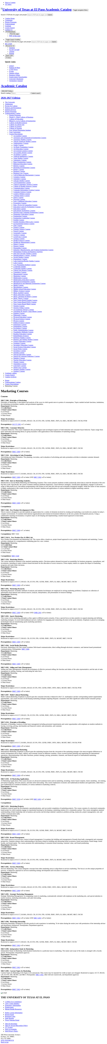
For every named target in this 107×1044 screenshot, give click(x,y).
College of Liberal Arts (16, 125)
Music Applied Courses (21, 293)
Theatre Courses (18, 362)
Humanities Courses (20, 248)
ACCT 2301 (17, 424)
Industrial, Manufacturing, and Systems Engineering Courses (33, 250)
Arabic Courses (18, 145)
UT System (9, 1027)
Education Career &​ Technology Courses (27, 207)
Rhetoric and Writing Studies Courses (25, 339)
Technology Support (16, 81)
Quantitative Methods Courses (23, 332)
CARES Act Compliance (13, 1002)
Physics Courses (18, 321)
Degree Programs (11, 22)
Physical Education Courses (22, 317)
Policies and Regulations (13, 108)
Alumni (11, 51)
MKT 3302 (37, 477)
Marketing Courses (19, 276)
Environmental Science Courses (23, 224)
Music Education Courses (21, 295)
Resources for (10, 46)
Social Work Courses (20, 349)
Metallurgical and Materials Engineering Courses (29, 283)
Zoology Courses (19, 371)
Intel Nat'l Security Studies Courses (25, 253)
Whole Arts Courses (20, 367)
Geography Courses (20, 233)
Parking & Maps (14, 68)
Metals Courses (18, 285)
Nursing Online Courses (21, 308)
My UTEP (8, 44)
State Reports (9, 1018)
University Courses (19, 366)
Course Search (10, 28)
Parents (11, 53)
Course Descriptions (16, 134)
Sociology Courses (19, 351)
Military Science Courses (21, 291)
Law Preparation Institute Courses (24, 265)
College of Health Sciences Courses (25, 186)
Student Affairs (14, 73)
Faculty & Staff (14, 50)
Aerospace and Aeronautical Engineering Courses (29, 138)
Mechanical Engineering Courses (24, 281)
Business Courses (19, 171)
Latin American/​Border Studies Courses (26, 261)
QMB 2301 (37, 613)
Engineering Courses (20, 216)
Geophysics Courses (20, 237)
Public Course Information (13, 1013)
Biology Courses (18, 166)
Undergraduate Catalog (12, 113)
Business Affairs (14, 75)
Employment (9, 1007)
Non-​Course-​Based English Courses (25, 300)
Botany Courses (18, 169)
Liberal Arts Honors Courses (22, 270)
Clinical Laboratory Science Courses (25, 184)
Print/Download (10, 31)
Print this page (14, 34)
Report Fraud (9, 1014)
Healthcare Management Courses (24, 242)
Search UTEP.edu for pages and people (14, 15)
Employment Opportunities (18, 77)
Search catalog (5, 93)
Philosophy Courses (20, 315)
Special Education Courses (22, 354)
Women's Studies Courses (21, 369)
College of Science (15, 126)
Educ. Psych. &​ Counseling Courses (25, 205)
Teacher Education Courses (22, 360)
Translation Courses (19, 364)
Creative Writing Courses (21, 194)
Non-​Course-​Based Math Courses (24, 304)
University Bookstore (16, 79)
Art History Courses (20, 154)
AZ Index (8, 4)
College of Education (16, 119)
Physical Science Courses (21, 319)
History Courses (18, 244)
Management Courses (20, 274)
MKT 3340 (15, 556)
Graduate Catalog (11, 373)
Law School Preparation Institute (20, 130)
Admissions (9, 104)
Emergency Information (13, 1005)
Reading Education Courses (22, 334)
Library (11, 66)
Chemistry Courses (19, 179)
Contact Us (8, 30)
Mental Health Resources (13, 1009)
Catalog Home (10, 18)
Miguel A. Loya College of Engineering (22, 121)
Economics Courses (19, 203)
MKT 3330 (16, 799)
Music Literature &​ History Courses (25, 296)
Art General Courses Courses (23, 151)
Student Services (10, 110)
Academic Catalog (58, 9)
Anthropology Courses (20, 143)
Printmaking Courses (20, 326)
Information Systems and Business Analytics (28, 252)
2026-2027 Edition (10, 97)
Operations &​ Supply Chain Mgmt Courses (27, 311)
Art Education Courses (20, 149)
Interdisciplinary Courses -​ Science (24, 255)
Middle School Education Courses (24, 289)
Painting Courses (19, 313)
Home (7, 380)
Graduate (8, 26)
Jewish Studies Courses (21, 257)
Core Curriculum (14, 132)
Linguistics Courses (19, 272)
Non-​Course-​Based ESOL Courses (24, 302)
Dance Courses (18, 197)
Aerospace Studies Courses (22, 139)
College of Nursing (15, 128)
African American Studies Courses (24, 141)
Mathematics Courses (20, 278)
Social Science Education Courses (24, 347)
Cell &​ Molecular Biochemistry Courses (26, 175)
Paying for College (11, 106)
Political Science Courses (21, 323)
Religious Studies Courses (22, 338)
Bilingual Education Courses (22, 164)
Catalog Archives (10, 377)
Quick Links (9, 55)
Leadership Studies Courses (22, 268)
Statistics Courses (19, 358)
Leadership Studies (19, 267)
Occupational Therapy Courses (23, 309)
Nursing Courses (18, 306)
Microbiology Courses (20, 287)
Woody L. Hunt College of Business (21, 117)
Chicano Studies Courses (21, 181)
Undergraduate (10, 24)
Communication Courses (21, 188)
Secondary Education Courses (23, 345)
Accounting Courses (20, 136)
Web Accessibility (11, 1029)
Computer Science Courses (22, 192)
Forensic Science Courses (21, 229)
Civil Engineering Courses (22, 182)
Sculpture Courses (19, 343)
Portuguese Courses (19, 324)
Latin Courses (18, 263)
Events (11, 71)
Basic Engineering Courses (22, 162)
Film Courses (17, 225)
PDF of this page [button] (14, 36)
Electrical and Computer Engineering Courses (28, 212)
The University (10, 102)
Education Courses (19, 209)
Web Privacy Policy (11, 1031)
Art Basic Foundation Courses (23, 147)
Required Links (10, 1016)
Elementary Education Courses (23, 214)
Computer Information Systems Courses (26, 190)
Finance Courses (18, 227)
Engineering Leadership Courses (24, 218)
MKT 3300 (16, 452)
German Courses (18, 238)
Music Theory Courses (20, 298)
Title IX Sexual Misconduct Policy (16, 1025)
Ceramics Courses (19, 177)
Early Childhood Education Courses (25, 201)
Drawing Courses (19, 199)
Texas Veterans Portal (12, 1020)
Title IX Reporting (11, 1024)
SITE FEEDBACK (7, 1040)
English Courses (18, 220)
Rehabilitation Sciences (21, 336)
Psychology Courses (20, 328)
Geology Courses (19, 235)
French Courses (18, 231)
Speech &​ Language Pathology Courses (26, 356)
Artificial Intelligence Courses (23, 156)
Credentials (8, 20)
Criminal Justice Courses (21, 196)
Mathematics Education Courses (24, 280)
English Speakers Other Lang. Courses (26, 222)
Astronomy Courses (20, 160)
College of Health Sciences (18, 123)
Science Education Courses (22, 341)
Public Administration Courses (23, 330)
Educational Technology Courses (24, 210)
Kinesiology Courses (20, 259)
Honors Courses (18, 246)
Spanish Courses (18, 352)
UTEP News (13, 69)
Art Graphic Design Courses (22, 153)
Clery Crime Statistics (12, 1003)
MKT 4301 (37, 799)
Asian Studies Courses (20, 158)
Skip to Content (10, 2)
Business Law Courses (20, 173)
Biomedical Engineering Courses (24, 167)
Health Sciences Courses (21, 240)
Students (12, 48)
